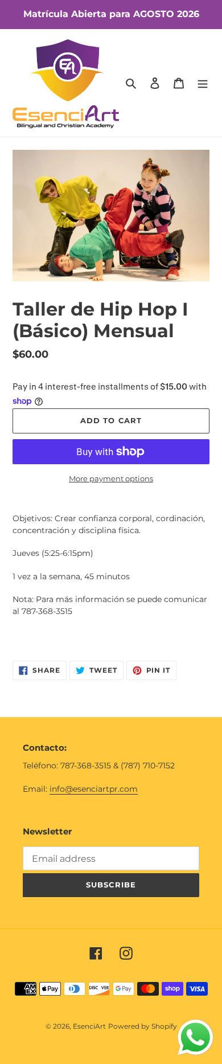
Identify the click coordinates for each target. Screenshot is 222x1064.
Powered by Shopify (142, 1026)
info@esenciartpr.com (94, 789)
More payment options (111, 478)
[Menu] (203, 83)
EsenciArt (89, 1026)
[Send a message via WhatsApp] (195, 1037)
